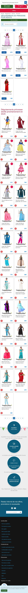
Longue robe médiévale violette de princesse (6, 178)
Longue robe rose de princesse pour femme (6, 224)
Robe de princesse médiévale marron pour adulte (20, 271)
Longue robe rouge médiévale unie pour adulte (21, 131)
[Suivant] (20, 30)
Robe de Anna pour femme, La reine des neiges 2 (7, 316)
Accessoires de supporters (7, 568)
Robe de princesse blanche (21, 70)
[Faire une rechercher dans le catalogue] (25, 2)
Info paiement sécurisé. (6, 539)
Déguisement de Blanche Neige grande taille (20, 154)
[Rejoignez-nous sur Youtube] (15, 508)
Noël (3, 575)
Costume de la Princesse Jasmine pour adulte (6, 385)
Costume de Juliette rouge (7, 93)
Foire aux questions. (6, 523)
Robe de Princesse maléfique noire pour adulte (21, 339)
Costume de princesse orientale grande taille (6, 270)
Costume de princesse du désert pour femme (6, 408)
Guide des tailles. (5, 536)
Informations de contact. (7, 555)
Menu (14, 10)
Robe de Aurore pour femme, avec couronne (6, 362)
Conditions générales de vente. (8, 547)
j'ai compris (4, 590)
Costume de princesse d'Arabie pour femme (20, 362)
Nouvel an (4, 578)
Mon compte (7, 6)
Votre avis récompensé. (6, 560)
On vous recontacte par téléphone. (14, 466)
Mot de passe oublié (6, 531)
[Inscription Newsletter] (20, 512)
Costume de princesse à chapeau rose (6, 48)
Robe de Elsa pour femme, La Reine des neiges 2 (21, 316)
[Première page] (5, 30)
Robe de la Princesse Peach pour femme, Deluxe (21, 178)
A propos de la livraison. (7, 542)
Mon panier (22, 6)
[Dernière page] (22, 30)
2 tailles (4, 52)
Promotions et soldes (6, 562)
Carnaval (3, 570)
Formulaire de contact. (6, 526)
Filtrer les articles (14, 20)
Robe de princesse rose (6, 70)
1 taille (3, 75)
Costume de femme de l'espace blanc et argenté (20, 293)
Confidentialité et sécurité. (7, 549)
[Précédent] (8, 30)
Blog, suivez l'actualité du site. (8, 565)
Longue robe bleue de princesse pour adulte (20, 224)
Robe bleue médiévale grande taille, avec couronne (21, 201)
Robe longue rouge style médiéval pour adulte (20, 385)
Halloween (4, 573)
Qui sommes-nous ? (6, 552)
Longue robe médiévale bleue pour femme (6, 247)
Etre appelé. (4, 529)
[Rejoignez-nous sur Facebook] (12, 508)
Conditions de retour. (6, 534)
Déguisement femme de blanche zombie (6, 131)
